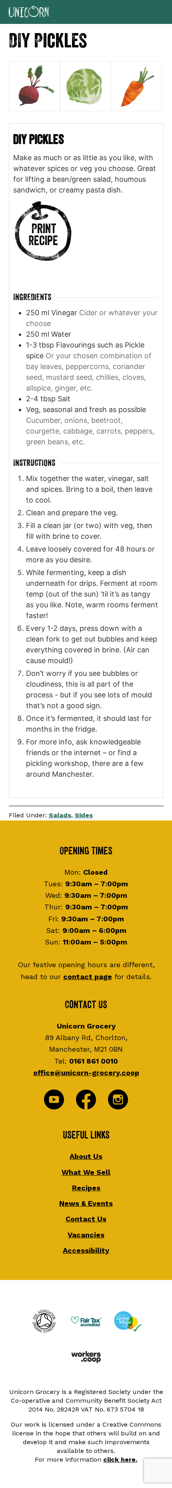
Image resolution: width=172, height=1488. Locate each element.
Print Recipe (43, 234)
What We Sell (86, 1172)
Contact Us (86, 1219)
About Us (86, 1156)
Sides (84, 815)
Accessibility (86, 1250)
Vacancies (86, 1235)
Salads (60, 815)
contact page (87, 976)
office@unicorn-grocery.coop (86, 1072)
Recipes (86, 1188)
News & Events (86, 1203)
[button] (86, 12)
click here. (120, 1459)
